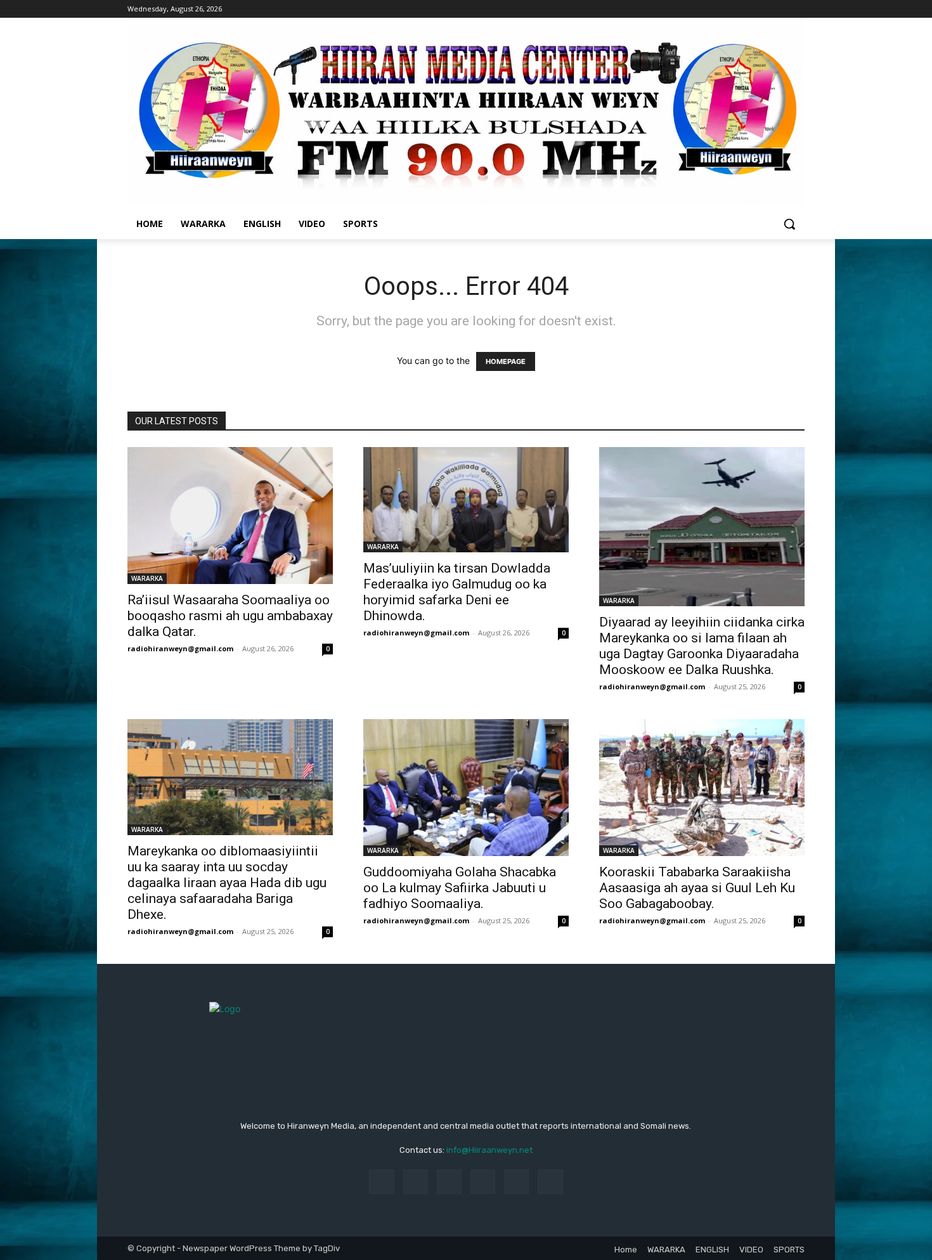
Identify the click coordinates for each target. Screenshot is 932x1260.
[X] (550, 1181)
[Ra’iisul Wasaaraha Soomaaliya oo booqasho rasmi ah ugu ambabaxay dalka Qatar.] (230, 515)
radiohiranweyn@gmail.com (180, 648)
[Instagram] (415, 1181)
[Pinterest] (482, 1181)
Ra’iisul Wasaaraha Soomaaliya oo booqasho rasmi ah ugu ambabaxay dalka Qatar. (230, 615)
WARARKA (147, 578)
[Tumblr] (516, 1181)
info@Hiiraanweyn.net (489, 1150)
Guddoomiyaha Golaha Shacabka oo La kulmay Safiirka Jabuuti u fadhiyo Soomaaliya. (459, 887)
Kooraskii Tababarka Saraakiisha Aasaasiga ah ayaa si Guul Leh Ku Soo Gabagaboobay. (697, 887)
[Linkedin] (449, 1181)
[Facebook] (381, 1181)
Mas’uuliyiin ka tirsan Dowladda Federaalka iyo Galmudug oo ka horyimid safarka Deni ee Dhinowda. (456, 592)
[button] (789, 224)
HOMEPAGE (506, 361)
